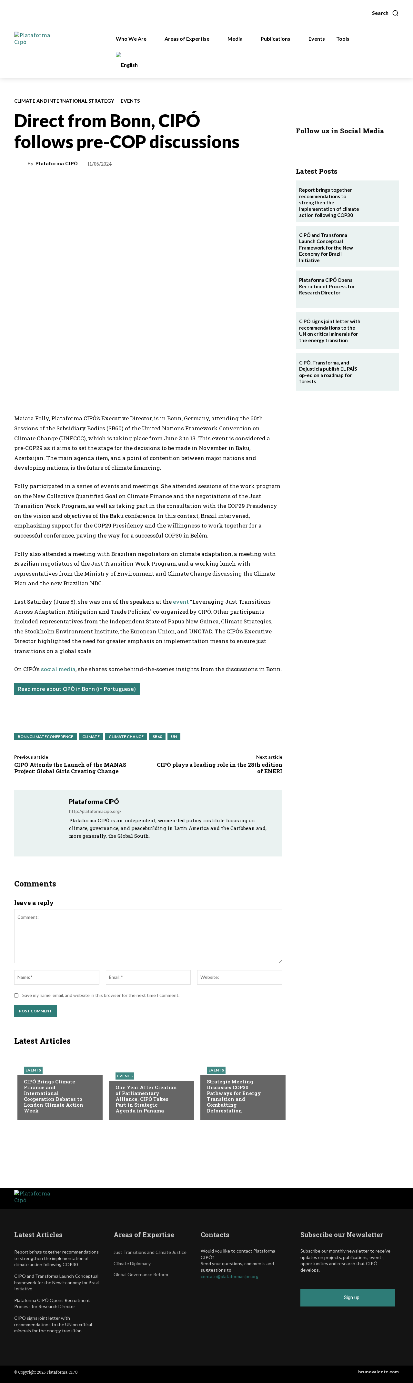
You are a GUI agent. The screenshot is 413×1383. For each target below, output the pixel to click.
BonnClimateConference (45, 736)
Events (130, 100)
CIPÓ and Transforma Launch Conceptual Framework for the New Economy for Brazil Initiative (326, 247)
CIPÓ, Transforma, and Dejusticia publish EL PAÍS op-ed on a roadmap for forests (328, 372)
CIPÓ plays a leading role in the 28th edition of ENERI (219, 768)
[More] (164, 184)
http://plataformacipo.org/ (95, 811)
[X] (75, 184)
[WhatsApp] (60, 184)
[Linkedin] (90, 184)
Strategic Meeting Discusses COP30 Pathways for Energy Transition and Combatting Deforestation (234, 1096)
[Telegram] (104, 184)
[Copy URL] (149, 184)
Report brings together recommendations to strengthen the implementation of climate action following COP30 (329, 202)
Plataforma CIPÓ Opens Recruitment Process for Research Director (327, 286)
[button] (385, 13)
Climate (91, 736)
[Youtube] (106, 845)
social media (58, 669)
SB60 (157, 736)
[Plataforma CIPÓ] (21, 163)
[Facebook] (119, 184)
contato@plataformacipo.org (229, 1276)
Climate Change (126, 736)
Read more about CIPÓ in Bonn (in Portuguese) (77, 688)
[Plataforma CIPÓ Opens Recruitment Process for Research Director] (380, 289)
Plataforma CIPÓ (56, 163)
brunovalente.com (378, 1371)
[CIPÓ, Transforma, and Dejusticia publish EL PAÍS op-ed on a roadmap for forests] (380, 371)
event (181, 601)
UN (174, 736)
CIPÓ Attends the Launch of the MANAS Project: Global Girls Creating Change (70, 768)
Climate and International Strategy (64, 100)
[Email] (134, 184)
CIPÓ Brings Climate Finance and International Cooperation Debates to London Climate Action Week (53, 1096)
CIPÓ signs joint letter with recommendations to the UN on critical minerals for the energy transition (329, 330)
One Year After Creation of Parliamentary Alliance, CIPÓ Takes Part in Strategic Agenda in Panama (146, 1099)
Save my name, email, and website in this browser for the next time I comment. (100, 995)
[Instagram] (80, 845)
